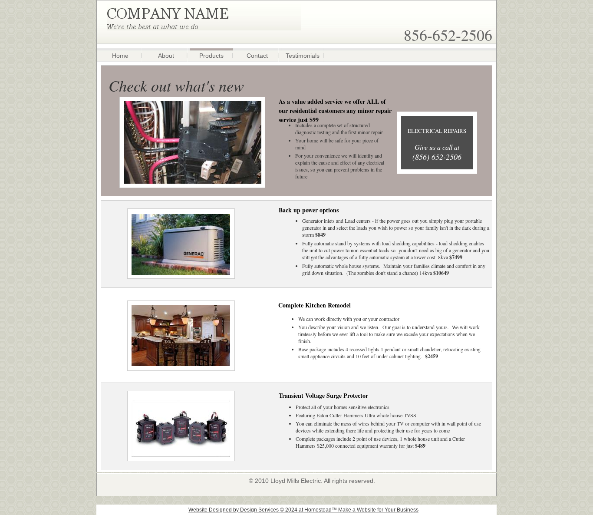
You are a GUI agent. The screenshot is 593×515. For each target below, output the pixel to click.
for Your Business (397, 510)
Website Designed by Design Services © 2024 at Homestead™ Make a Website (282, 510)
